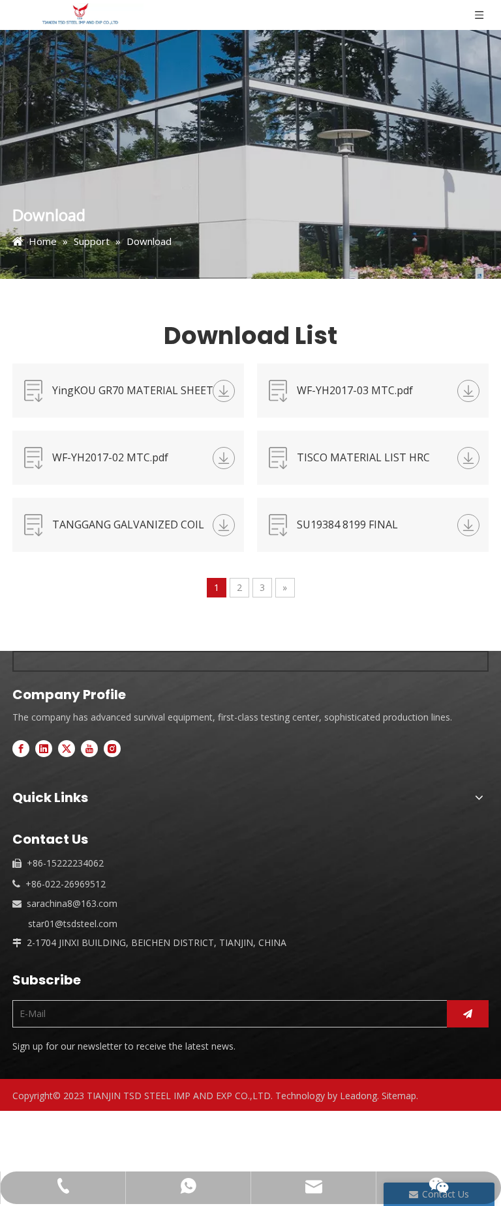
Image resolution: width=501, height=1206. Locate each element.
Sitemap (399, 1095)
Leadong (358, 1095)
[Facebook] (20, 749)
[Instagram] (112, 749)
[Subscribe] (468, 1013)
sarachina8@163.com (72, 903)
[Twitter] (66, 749)
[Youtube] (89, 749)
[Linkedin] (43, 749)
